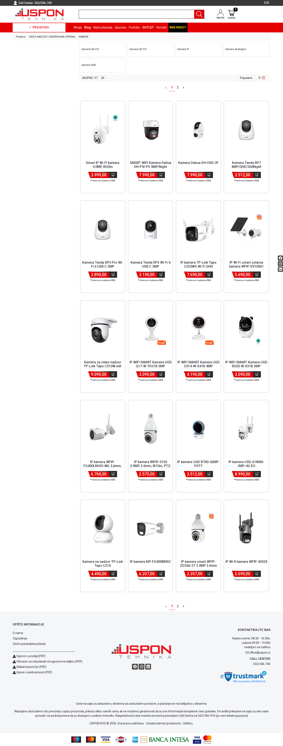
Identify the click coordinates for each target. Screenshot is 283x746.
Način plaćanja (102, 27)
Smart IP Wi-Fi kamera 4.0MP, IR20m (102, 165)
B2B (266, 2)
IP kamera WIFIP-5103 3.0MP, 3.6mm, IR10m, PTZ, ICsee (150, 466)
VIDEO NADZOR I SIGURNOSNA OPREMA (52, 36)
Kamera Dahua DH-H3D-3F (198, 163)
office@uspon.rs (259, 652)
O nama (18, 633)
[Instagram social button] (280, 263)
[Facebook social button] (280, 258)
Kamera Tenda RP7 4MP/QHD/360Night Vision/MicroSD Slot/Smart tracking (246, 169)
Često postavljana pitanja (29, 643)
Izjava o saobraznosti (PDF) (34, 672)
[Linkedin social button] (280, 269)
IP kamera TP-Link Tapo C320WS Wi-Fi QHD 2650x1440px (198, 266)
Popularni (246, 78)
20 (102, 78)
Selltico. (188, 723)
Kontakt (162, 27)
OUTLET (148, 27)
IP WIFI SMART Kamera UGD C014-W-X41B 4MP (198, 364)
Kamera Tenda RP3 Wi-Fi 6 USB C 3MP (151, 264)
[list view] (259, 78)
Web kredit (177, 27)
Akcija (78, 27)
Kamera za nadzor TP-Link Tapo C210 (102, 564)
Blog (87, 27)
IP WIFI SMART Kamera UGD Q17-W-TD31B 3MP (150, 364)
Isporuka (120, 27)
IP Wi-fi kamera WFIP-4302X (246, 562)
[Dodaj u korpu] (113, 175)
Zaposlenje (20, 638)
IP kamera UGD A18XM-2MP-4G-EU (246, 464)
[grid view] (263, 78)
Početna (20, 36)
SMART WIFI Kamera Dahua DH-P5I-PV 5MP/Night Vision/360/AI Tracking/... (150, 167)
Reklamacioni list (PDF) (31, 667)
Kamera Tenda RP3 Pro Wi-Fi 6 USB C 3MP (102, 264)
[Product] (102, 130)
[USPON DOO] (40, 14)
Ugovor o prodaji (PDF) (31, 656)
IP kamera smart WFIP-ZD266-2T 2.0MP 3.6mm (198, 564)
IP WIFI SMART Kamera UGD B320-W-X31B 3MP (246, 364)
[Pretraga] (199, 14)
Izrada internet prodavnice (163, 723)
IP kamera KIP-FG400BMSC (150, 562)
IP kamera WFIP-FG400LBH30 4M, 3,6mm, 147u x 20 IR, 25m (102, 466)
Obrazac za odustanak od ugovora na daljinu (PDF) (49, 661)
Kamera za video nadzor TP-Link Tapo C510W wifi (102, 364)
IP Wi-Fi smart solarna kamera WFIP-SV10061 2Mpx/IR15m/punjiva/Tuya (246, 266)
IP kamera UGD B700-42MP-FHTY (198, 464)
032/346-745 (43, 3)
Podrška (134, 27)
